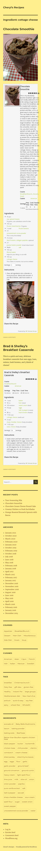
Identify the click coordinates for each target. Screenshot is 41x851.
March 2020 (10, 539)
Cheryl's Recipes (13, 7)
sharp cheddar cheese (14, 422)
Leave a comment (9, 337)
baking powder (18, 729)
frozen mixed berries (14, 226)
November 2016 (11, 586)
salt (20, 247)
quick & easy (18, 701)
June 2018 (9, 560)
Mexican (21, 664)
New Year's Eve (29, 696)
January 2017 (10, 580)
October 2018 (10, 554)
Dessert (35, 194)
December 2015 (11, 613)
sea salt (21, 793)
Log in (8, 829)
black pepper (9, 744)
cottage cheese (12, 259)
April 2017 (9, 571)
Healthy (7, 692)
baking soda (9, 733)
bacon (6, 729)
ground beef (23, 766)
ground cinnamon (11, 770)
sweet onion (23, 405)
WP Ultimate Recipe (31, 331)
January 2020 (10, 545)
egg (5, 762)
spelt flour (8, 802)
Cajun (23, 659)
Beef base (21, 733)
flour (18, 762)
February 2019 (11, 551)
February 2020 (11, 542)
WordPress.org (11, 838)
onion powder (10, 784)
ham (20, 403)
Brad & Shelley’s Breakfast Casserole (18, 348)
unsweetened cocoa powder (16, 233)
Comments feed (11, 835)
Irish (6, 664)
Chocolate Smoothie (18, 29)
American (34, 198)
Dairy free (8, 687)
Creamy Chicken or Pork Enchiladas (20, 509)
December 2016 (11, 583)
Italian (12, 664)
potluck (7, 701)
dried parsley (9, 757)
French (32, 659)
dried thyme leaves (25, 757)
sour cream (30, 797)
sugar (17, 802)
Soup (24, 640)
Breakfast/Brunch (26, 194)
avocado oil (8, 724)
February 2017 (11, 577)
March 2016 (10, 604)
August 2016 (10, 592)
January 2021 (10, 533)
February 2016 (11, 607)
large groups (30, 692)
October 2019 (10, 548)
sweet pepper (10, 806)
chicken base (9, 748)
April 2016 (9, 601)
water (33, 811)
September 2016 (12, 589)
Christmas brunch (22, 683)
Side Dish (8, 640)
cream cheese (21, 753)
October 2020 (11, 536)
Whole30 (26, 705)
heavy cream (9, 775)
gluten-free (28, 687)
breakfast (8, 683)
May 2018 (9, 563)
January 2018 (10, 568)
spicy (6, 705)
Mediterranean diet (12, 696)
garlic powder (9, 766)
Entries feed (10, 832)
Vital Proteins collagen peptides (17, 240)
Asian (17, 659)
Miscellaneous (30, 636)
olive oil (24, 779)
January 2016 (10, 610)
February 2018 (11, 565)
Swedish (30, 664)
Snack (22, 196)
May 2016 (9, 598)
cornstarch (8, 753)
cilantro (33, 748)
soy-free (29, 701)
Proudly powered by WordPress (26, 847)
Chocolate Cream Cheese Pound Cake (20, 506)
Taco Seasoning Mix (13, 500)
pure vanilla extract (12, 788)
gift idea (17, 687)
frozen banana (24, 228)
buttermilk (30, 744)
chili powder (23, 748)
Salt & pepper (23, 410)
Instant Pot (17, 692)
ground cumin (28, 770)
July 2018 (9, 557)
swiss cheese (11, 427)
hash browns (23, 412)
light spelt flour (23, 775)
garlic (25, 762)
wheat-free (15, 705)
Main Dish (17, 636)
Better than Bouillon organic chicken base (19, 738)
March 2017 (10, 574)
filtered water (11, 252)
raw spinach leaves (13, 219)
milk (16, 779)
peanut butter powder (14, 245)
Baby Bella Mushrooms (25, 724)
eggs (20, 408)
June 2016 (9, 595)
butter (21, 401)
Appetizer (8, 631)
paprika (21, 784)
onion (31, 779)
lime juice (8, 779)
